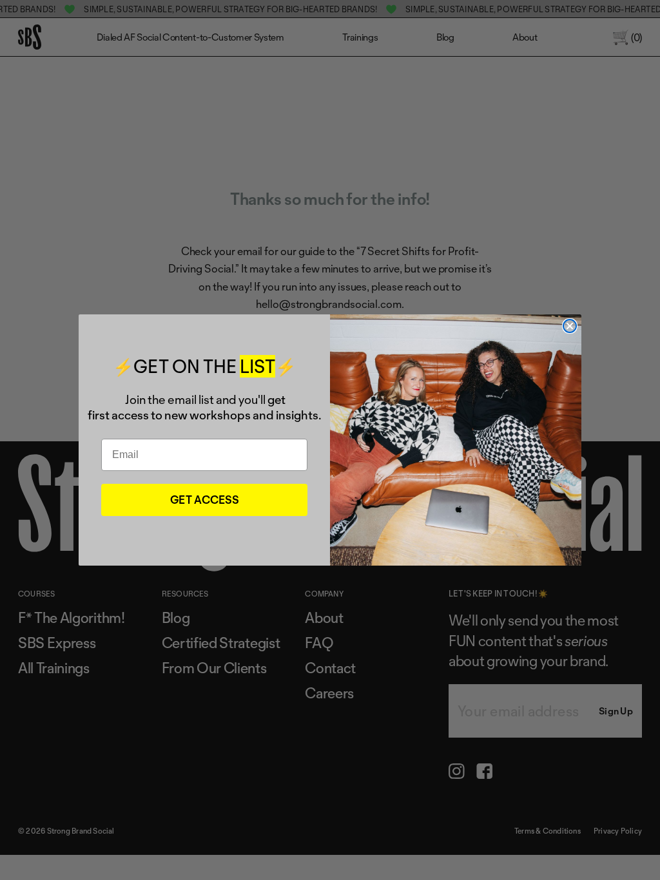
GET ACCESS (204, 499)
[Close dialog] (569, 326)
